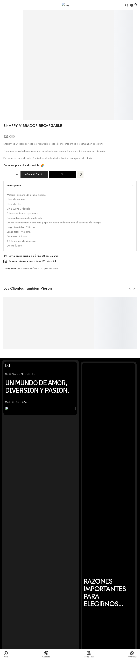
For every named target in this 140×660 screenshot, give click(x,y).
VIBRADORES (51, 268)
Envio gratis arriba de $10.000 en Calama (33, 256)
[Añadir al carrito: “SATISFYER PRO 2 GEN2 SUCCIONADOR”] (119, 316)
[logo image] (65, 5)
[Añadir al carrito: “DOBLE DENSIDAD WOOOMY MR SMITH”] (5, 320)
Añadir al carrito (34, 174)
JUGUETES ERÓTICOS (30, 268)
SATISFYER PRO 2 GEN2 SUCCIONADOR (126, 327)
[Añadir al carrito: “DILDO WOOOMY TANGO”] (28, 316)
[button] (62, 174)
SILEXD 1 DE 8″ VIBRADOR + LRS (103, 322)
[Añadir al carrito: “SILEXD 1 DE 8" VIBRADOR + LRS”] (96, 311)
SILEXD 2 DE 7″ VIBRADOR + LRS (80, 322)
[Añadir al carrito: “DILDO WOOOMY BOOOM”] (51, 316)
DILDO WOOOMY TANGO (32, 327)
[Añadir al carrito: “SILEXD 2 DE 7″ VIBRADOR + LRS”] (73, 311)
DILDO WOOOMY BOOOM (55, 327)
